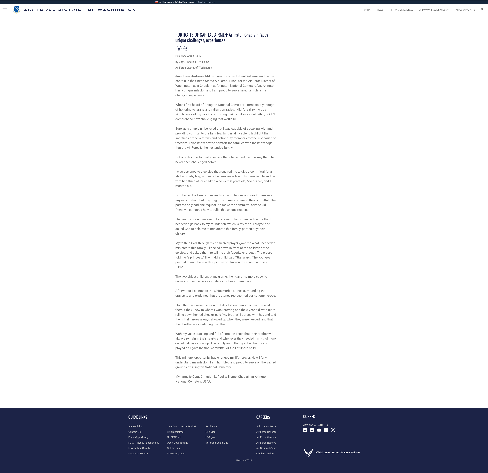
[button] (206, 2)
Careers (263, 417)
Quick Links (137, 417)
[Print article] (179, 48)
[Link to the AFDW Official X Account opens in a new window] (333, 430)
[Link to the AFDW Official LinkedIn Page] (326, 430)
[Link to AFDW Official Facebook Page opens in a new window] (305, 430)
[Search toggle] (482, 9)
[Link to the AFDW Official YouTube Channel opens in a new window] (319, 430)
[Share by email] (186, 48)
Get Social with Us (315, 425)
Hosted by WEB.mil (244, 460)
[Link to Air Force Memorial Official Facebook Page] (312, 430)
